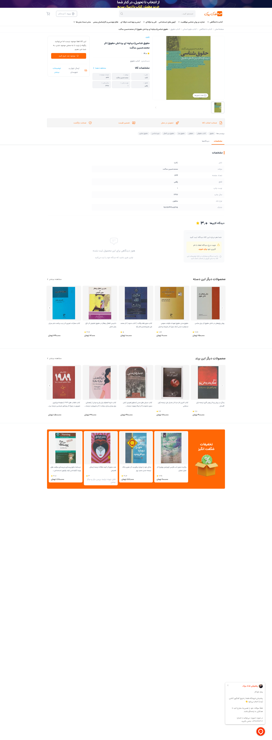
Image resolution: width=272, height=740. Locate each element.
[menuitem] (215, 22)
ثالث (148, 37)
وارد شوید (203, 249)
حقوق (212, 133)
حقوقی (191, 133)
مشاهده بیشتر (55, 279)
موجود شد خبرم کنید (67, 55)
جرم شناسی (156, 133)
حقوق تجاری (143, 133)
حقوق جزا (181, 133)
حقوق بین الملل (168, 133)
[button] (50, 308)
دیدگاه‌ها (205, 141)
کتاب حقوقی (201, 133)
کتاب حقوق (135, 61)
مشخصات (218, 141)
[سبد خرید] (48, 13)
